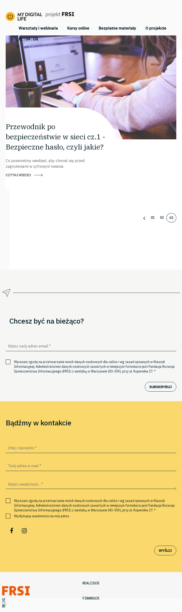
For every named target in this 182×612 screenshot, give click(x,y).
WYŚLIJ (165, 550)
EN (35, 39)
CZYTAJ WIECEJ (18, 175)
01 (153, 217)
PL (21, 39)
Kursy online (78, 28)
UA (28, 39)
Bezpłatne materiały (117, 28)
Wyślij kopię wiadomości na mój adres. (42, 516)
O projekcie (156, 28)
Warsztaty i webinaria (38, 28)
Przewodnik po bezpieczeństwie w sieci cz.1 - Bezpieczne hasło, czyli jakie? (55, 136)
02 (162, 217)
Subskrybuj (160, 387)
